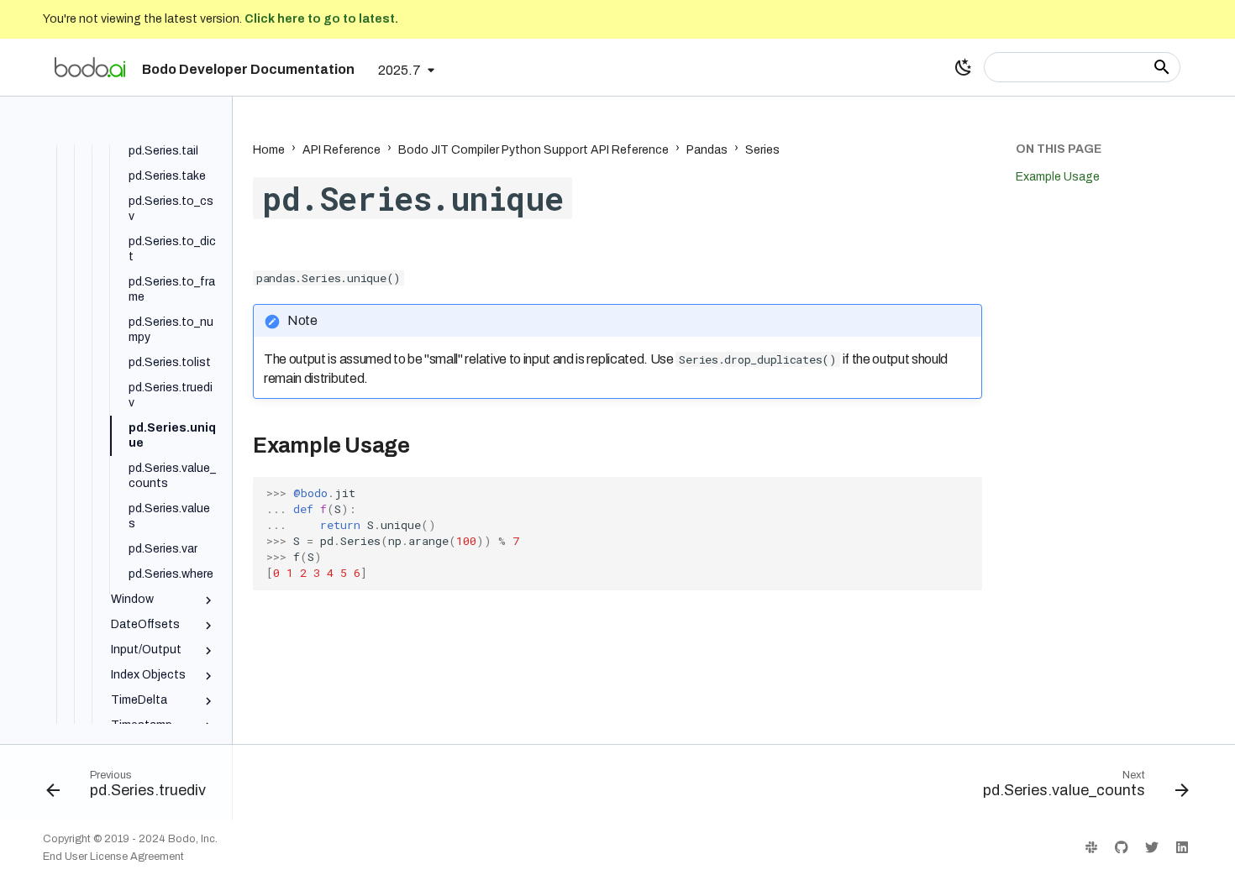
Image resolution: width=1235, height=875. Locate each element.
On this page (1058, 149)
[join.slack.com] (1091, 847)
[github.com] (1121, 847)
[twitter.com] (1151, 847)
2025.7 (399, 70)
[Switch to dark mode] (963, 67)
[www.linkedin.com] (1182, 847)
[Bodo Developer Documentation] (90, 67)
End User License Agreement (113, 856)
